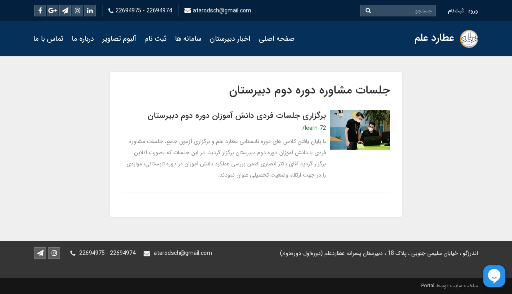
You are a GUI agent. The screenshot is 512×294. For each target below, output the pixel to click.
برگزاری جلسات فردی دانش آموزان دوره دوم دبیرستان (237, 115)
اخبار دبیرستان (230, 38)
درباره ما (83, 38)
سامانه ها (188, 38)
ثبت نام (155, 38)
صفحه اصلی (276, 38)
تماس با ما (48, 38)
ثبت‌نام (456, 10)
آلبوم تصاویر (119, 38)
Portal (427, 286)
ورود (473, 10)
